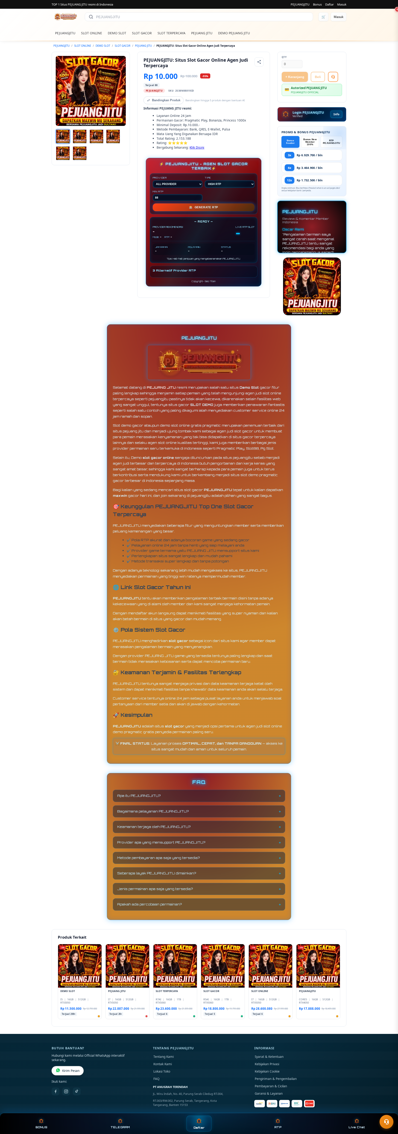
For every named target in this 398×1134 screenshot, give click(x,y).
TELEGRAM (120, 1127)
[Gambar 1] (63, 136)
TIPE (208, 177)
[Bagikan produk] (259, 62)
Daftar (329, 4)
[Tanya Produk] (333, 77)
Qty (284, 57)
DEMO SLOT (117, 33)
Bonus (317, 4)
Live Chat (356, 1127)
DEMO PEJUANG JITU (234, 33)
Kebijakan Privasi (267, 1064)
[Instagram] (66, 1091)
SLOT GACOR (142, 33)
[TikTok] (77, 1091)
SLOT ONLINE (91, 33)
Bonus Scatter (290, 141)
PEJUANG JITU (201, 33)
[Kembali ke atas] (388, 1110)
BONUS (41, 1127)
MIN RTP (158, 191)
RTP (278, 1127)
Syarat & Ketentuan (269, 1057)
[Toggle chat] (386, 1122)
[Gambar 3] (96, 136)
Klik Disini (197, 147)
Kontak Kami (162, 1064)
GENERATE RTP (203, 207)
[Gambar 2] (79, 136)
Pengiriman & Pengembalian (276, 1079)
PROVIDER (160, 177)
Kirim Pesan (70, 1071)
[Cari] (91, 16)
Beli (318, 77)
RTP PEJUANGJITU (331, 141)
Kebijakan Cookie (267, 1071)
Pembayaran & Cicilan (271, 1086)
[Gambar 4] (113, 136)
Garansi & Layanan (269, 1093)
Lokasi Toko (161, 1071)
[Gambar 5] (63, 153)
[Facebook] (55, 1091)
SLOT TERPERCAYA (171, 33)
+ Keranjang (294, 77)
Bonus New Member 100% (310, 142)
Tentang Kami (163, 1057)
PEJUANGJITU (300, 4)
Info (336, 114)
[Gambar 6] (79, 153)
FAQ (156, 1079)
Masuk (341, 4)
